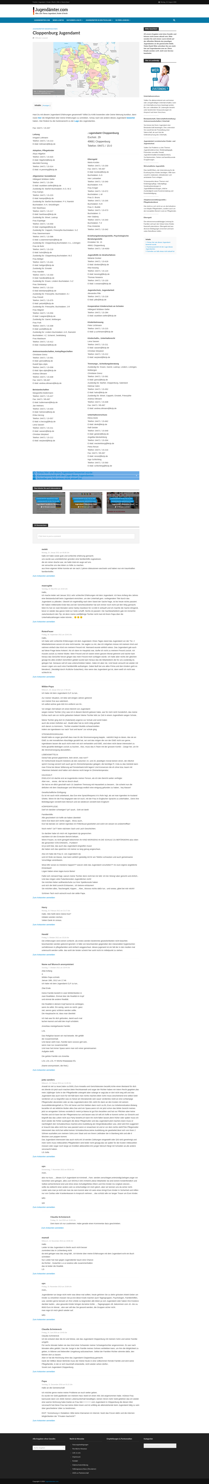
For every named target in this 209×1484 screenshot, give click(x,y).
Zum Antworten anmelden (44, 576)
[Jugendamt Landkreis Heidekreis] (49, 503)
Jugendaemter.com (51, 1481)
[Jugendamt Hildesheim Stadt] (123, 503)
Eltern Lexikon (122, 20)
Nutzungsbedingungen (80, 1445)
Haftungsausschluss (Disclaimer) (84, 1469)
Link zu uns (76, 1453)
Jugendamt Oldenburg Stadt (86, 504)
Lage (76, 121)
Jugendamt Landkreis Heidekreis (49, 504)
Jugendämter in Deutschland (98, 20)
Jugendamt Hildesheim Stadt (123, 504)
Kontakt (75, 1461)
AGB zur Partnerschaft (80, 1473)
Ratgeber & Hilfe (74, 20)
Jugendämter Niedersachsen (45, 29)
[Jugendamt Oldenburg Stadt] (86, 503)
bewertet (131, 118)
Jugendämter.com (42, 20)
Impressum (76, 1457)
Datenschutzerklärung (80, 1465)
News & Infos (58, 20)
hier (40, 118)
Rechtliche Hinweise (79, 1449)
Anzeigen (46, 105)
